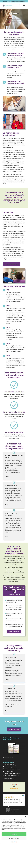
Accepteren (14, 834)
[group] (14, 804)
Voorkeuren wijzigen (14, 838)
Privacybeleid (14, 841)
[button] (25, 817)
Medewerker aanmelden (12, 264)
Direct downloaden (8, 757)
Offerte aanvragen (14, 631)
